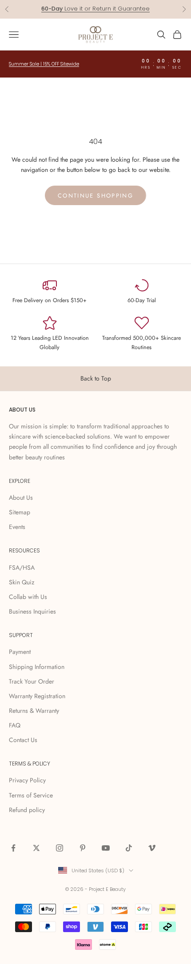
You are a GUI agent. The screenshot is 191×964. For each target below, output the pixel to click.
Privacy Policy (27, 780)
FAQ (14, 725)
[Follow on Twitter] (36, 848)
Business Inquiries (32, 611)
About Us (21, 497)
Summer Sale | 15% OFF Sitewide (44, 64)
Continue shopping (95, 195)
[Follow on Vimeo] (151, 848)
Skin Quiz (21, 582)
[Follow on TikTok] (128, 848)
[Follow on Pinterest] (82, 848)
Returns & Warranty (34, 710)
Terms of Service (31, 795)
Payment (20, 651)
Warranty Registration (37, 696)
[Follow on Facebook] (13, 848)
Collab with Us (28, 596)
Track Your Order (31, 681)
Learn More (129, 13)
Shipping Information (36, 666)
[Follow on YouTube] (105, 848)
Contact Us (23, 739)
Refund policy (27, 809)
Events (17, 526)
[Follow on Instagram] (59, 848)
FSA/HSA (22, 567)
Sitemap (19, 512)
